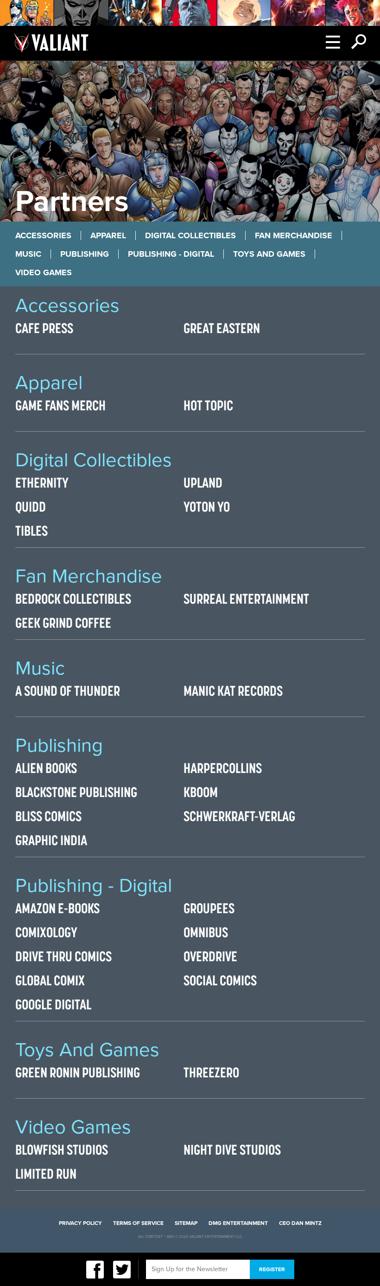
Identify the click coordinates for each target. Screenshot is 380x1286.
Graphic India (51, 840)
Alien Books (46, 768)
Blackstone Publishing (76, 792)
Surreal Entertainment (246, 598)
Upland (203, 482)
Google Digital (53, 1004)
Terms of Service (138, 1223)
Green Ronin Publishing (77, 1072)
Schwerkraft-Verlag (239, 816)
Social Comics (220, 980)
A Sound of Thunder (67, 690)
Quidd (30, 506)
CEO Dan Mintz (300, 1223)
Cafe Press (44, 328)
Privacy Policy (80, 1223)
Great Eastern (222, 328)
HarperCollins (223, 768)
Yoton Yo (207, 506)
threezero (211, 1072)
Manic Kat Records (233, 690)
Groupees (209, 908)
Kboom (201, 792)
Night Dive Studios (232, 1149)
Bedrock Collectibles (73, 598)
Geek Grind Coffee (63, 622)
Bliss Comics (48, 816)
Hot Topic (208, 405)
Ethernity (42, 482)
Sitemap (186, 1223)
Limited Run (45, 1173)
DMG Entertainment (238, 1223)
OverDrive (210, 956)
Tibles (31, 530)
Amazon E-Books (57, 908)
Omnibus (206, 932)
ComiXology (46, 932)
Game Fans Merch (60, 405)
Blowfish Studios (61, 1149)
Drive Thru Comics (63, 956)
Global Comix (50, 980)
